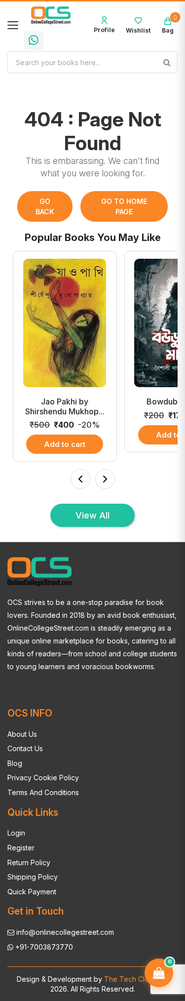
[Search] (167, 62)
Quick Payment (31, 891)
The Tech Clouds (131, 979)
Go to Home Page (124, 206)
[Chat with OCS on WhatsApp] (33, 40)
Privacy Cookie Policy (43, 777)
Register (21, 847)
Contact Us (25, 748)
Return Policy (28, 862)
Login (16, 833)
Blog (14, 763)
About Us (22, 734)
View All (92, 515)
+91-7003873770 (43, 947)
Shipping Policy (32, 877)
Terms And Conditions (43, 792)
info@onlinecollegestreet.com (64, 932)
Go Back (45, 206)
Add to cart (64, 444)
